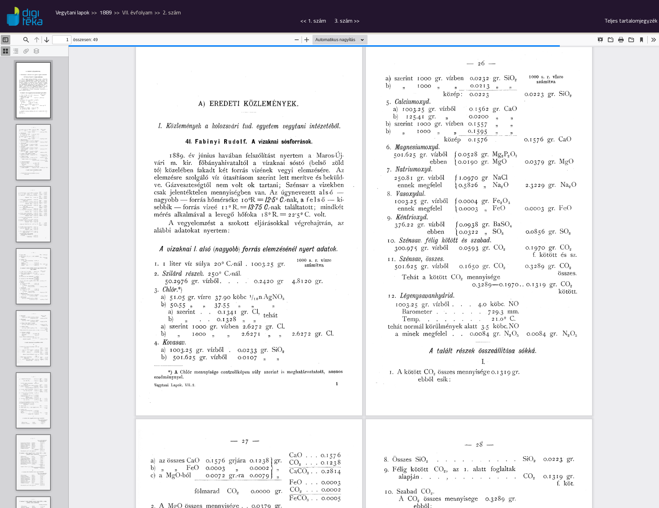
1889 (106, 12)
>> (346, 20)
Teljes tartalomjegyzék (630, 20)
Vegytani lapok (72, 12)
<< (313, 20)
